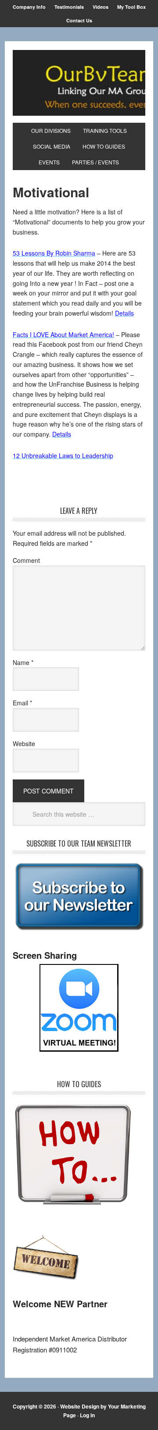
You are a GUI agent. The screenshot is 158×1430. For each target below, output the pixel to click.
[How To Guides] (73, 1205)
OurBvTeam (79, 83)
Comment (26, 560)
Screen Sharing (45, 955)
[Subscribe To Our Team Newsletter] (79, 930)
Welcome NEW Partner (60, 1303)
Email (22, 702)
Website (24, 743)
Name (23, 662)
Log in (87, 1415)
